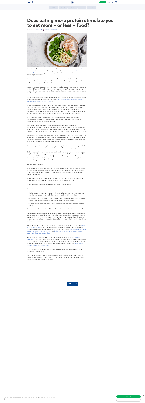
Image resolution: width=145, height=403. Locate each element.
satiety (75, 71)
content (81, 69)
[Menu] (29, 2)
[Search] (32, 2)
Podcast (72, 7)
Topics (81, 7)
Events (91, 7)
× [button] (143, 395)
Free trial (103, 2)
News (53, 7)
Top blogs (63, 7)
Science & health (53, 29)
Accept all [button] (128, 396)
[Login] (116, 2)
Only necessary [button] (129, 400)
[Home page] (72, 2)
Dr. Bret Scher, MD (38, 29)
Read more (52, 397)
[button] (29, 399)
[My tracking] (108, 2)
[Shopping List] (112, 2)
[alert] (72, 398)
